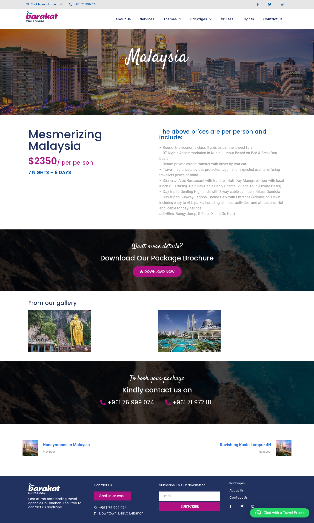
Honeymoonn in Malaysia (66, 444)
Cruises (227, 19)
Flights (248, 19)
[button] (279, 512)
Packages (198, 19)
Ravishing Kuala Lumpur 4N (245, 444)
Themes (170, 19)
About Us (123, 19)
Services (147, 19)
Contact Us (273, 19)
